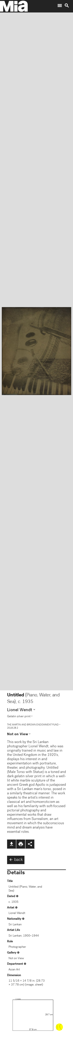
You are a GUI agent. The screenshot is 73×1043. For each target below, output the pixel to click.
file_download (11, 844)
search (66, 5)
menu (59, 5)
